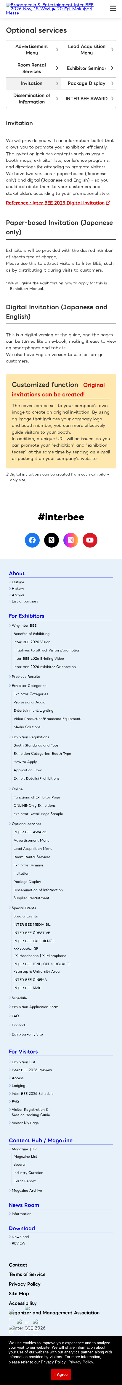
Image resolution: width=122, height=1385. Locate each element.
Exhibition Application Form (35, 1007)
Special (19, 1164)
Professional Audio (29, 702)
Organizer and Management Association (54, 1312)
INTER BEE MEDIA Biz (32, 924)
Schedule (19, 998)
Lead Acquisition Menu (86, 49)
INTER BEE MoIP (27, 988)
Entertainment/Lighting (33, 710)
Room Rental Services (31, 68)
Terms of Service (27, 1274)
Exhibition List (24, 1062)
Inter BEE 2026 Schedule (33, 1093)
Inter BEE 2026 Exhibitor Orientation (45, 666)
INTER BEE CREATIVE (32, 932)
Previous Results (26, 676)
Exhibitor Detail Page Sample (38, 813)
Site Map (19, 1293)
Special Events (24, 908)
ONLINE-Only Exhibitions (35, 805)
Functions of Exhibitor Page (37, 797)
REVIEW (18, 1243)
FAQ (15, 1016)
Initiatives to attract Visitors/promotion (47, 650)
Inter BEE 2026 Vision (32, 642)
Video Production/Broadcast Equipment (47, 718)
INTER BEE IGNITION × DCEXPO (42, 964)
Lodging (18, 1085)
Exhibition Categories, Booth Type (42, 753)
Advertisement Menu (31, 49)
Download (20, 1236)
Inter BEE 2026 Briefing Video (39, 658)
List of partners (25, 601)
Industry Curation (28, 1172)
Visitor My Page (25, 1123)
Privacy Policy (25, 1284)
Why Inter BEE (24, 625)
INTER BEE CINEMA (30, 979)
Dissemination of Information (31, 98)
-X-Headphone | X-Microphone (40, 955)
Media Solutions (27, 727)
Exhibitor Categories (29, 685)
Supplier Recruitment (31, 898)
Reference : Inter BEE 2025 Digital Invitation (55, 203)
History (18, 588)
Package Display (86, 83)
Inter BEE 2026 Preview (32, 1070)
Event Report (25, 1181)
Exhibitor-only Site (27, 1034)
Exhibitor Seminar (86, 68)
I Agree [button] (61, 1375)
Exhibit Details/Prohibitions (37, 778)
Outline (18, 582)
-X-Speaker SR (26, 948)
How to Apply (25, 762)
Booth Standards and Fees (36, 745)
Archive (18, 595)
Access (18, 1078)
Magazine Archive (27, 1190)
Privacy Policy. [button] (81, 1362)
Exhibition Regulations (30, 737)
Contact (18, 1025)
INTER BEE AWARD (87, 98)
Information (21, 1213)
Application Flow (28, 770)
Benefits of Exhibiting (31, 633)
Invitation (31, 83)
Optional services (26, 824)
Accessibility (23, 1303)
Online (17, 789)
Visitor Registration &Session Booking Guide (31, 1112)
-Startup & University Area (37, 971)
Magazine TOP (24, 1149)
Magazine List (25, 1156)
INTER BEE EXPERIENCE (34, 941)
